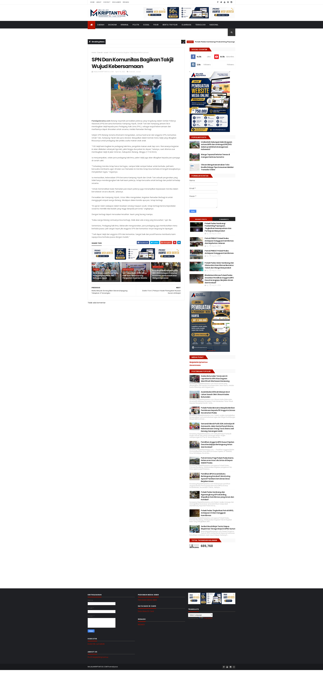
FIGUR (156, 24)
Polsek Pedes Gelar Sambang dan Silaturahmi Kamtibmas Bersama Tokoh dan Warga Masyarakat (219, 265)
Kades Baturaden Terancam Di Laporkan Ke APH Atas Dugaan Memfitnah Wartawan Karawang (215, 378)
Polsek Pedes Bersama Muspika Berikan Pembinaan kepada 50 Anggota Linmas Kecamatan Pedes (218, 410)
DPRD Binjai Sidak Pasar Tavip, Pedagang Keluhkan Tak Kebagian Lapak (106, 275)
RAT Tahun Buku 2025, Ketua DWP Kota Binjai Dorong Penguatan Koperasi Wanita (135, 275)
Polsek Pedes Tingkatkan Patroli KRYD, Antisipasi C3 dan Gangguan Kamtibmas (217, 513)
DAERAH (100, 24)
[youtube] (224, 2)
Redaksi (126, 2)
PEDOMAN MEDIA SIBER (147, 600)
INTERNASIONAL (96, 32)
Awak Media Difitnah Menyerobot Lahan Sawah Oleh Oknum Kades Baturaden (215, 394)
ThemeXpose (112, 667)
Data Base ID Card (146, 611)
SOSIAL (146, 24)
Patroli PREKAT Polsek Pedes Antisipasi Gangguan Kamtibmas (219, 252)
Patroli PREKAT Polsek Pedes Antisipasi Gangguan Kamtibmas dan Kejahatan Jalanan (219, 240)
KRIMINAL (125, 24)
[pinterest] (228, 2)
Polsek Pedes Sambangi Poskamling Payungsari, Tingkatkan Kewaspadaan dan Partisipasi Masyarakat (221, 42)
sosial (106, 52)
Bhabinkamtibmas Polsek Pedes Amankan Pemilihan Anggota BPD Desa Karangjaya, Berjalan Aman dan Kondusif (219, 279)
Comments (223, 219)
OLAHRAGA (186, 24)
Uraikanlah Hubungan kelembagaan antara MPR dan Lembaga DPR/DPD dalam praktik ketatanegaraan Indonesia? (216, 146)
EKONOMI (112, 24)
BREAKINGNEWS (128, 269)
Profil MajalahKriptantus (98, 657)
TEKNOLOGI (200, 24)
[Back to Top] (234, 667)
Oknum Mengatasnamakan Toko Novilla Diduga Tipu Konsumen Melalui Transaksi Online (217, 167)
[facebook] (217, 2)
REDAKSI (141, 624)
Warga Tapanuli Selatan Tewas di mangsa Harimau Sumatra (215, 155)
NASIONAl (214, 24)
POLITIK (136, 24)
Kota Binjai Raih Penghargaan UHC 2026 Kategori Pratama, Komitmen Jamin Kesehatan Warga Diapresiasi (165, 274)
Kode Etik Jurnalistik (96, 644)
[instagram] (231, 2)
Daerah (100, 52)
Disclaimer (116, 2)
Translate (208, 618)
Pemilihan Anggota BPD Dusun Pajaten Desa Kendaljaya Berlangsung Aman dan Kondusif (217, 444)
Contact (106, 2)
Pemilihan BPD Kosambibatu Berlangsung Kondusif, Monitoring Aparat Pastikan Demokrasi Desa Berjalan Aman (215, 478)
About (98, 2)
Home (92, 2)
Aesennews (195, 365)
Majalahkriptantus (199, 362)
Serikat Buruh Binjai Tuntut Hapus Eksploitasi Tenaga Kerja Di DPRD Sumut (218, 527)
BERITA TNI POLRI (170, 24)
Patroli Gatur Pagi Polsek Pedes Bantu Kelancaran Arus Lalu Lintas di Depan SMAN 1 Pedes (217, 460)
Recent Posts (201, 219)
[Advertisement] (208, 566)
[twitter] (221, 2)
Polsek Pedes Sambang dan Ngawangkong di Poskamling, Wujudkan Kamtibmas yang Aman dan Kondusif (217, 496)
